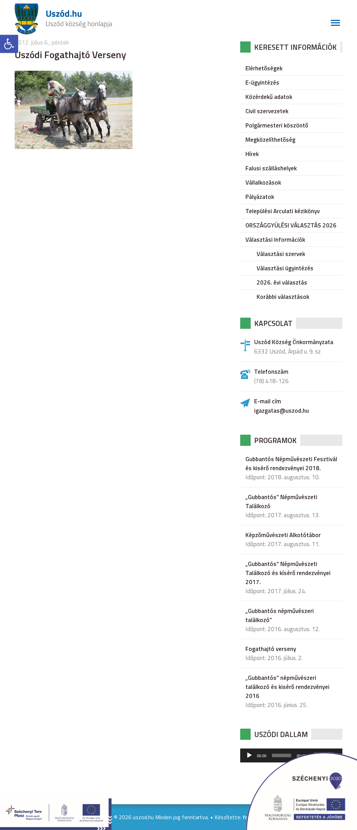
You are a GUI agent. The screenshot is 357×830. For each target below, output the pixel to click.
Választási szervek (281, 253)
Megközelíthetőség (270, 139)
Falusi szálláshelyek (271, 168)
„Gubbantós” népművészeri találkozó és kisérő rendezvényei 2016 (287, 686)
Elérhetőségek (263, 68)
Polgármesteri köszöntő (276, 125)
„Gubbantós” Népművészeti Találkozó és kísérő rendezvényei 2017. (288, 573)
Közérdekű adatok (268, 96)
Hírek (252, 153)
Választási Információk (275, 239)
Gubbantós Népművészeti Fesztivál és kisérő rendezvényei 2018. (291, 464)
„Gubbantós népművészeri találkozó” (279, 615)
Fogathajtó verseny (270, 648)
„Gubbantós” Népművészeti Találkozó (281, 501)
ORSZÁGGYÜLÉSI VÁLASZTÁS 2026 (290, 225)
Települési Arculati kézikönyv (282, 211)
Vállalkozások (263, 182)
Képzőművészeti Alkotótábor (283, 535)
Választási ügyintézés (285, 268)
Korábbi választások (283, 296)
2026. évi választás (282, 282)
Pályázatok (259, 196)
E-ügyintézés (262, 82)
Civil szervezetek (266, 111)
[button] (9, 44)
